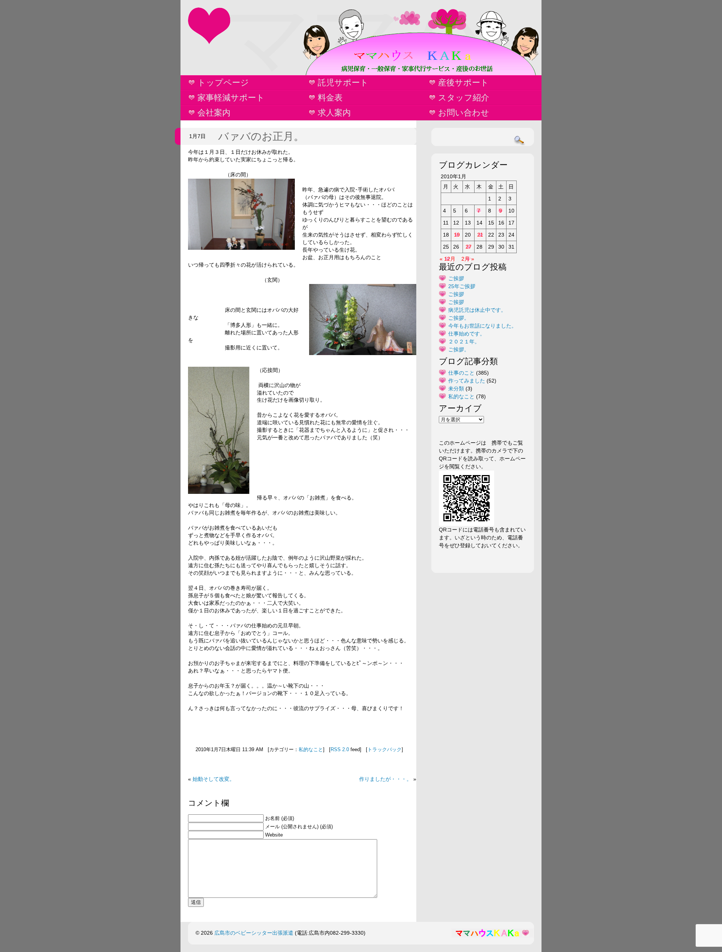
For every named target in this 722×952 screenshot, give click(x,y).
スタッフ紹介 (463, 97)
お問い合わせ (463, 112)
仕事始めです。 (466, 334)
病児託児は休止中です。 (477, 310)
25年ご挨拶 (461, 286)
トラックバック (384, 749)
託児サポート (343, 82)
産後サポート (463, 82)
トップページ (223, 82)
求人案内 (334, 112)
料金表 (330, 97)
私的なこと (311, 749)
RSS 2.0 (340, 749)
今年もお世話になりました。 (482, 326)
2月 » (467, 259)
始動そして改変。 (214, 779)
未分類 (456, 389)
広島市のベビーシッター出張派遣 (253, 933)
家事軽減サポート (231, 97)
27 (469, 247)
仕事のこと (461, 373)
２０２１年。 (464, 342)
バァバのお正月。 (261, 136)
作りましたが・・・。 (385, 779)
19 (457, 235)
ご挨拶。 (458, 318)
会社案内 (214, 112)
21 (480, 235)
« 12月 (447, 259)
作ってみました (466, 381)
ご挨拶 (456, 278)
